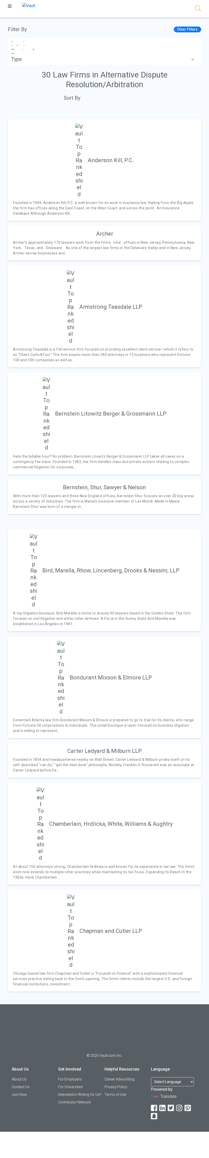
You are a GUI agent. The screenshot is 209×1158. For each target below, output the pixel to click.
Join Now (19, 1094)
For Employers (70, 1079)
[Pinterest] (188, 1108)
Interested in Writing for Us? (79, 1094)
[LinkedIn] (162, 1108)
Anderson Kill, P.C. (111, 160)
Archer (104, 233)
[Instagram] (179, 1108)
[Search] (198, 9)
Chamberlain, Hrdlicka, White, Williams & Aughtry (111, 824)
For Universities (70, 1087)
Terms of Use (115, 1094)
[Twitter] (171, 1108)
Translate (168, 1096)
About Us (19, 1079)
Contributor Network (74, 1102)
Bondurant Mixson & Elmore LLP (111, 677)
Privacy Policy (115, 1087)
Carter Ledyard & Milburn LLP (104, 751)
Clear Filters (187, 29)
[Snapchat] (154, 1116)
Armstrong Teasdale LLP (110, 307)
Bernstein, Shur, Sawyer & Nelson (104, 487)
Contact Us (21, 1087)
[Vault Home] (28, 5)
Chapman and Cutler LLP (111, 931)
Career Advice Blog (119, 1079)
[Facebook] (154, 1108)
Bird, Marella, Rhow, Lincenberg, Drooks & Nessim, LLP (110, 570)
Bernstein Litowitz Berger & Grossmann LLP (110, 413)
